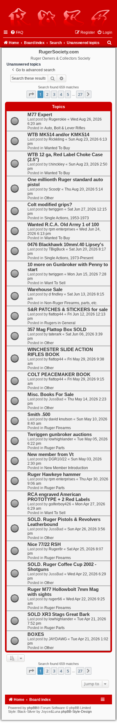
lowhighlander (61, 439)
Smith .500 (38, 414)
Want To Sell (55, 283)
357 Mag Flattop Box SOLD (56, 329)
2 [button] (47, 94)
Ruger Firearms (57, 428)
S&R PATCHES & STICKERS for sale (67, 309)
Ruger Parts (54, 448)
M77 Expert (39, 114)
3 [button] (54, 94)
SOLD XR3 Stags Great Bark (58, 614)
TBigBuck (57, 249)
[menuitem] (16, 32)
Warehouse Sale (44, 289)
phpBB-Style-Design (76, 711)
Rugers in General (60, 323)
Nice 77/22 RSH (44, 544)
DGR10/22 (58, 459)
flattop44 (56, 314)
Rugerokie (57, 119)
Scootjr (55, 189)
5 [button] (68, 94)
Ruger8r (56, 549)
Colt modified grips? (49, 204)
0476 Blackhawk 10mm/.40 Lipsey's (65, 244)
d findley (56, 294)
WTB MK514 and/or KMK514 (58, 134)
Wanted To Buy (57, 148)
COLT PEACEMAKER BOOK (58, 374)
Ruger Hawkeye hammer (54, 474)
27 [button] (80, 94)
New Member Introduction (66, 468)
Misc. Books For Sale (50, 394)
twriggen (56, 209)
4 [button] (61, 94)
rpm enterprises (62, 229)
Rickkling (56, 139)
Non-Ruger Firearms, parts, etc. (70, 303)
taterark (55, 334)
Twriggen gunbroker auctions (59, 434)
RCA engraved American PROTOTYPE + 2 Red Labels (58, 497)
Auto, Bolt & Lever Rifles (64, 128)
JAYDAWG (58, 639)
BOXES (35, 634)
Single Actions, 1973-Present (68, 258)
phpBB (32, 708)
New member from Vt (50, 454)
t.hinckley (57, 164)
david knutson (60, 419)
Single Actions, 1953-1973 (66, 218)
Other (49, 198)
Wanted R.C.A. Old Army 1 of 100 (63, 224)
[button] (31, 94)
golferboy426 (60, 504)
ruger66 (55, 599)
